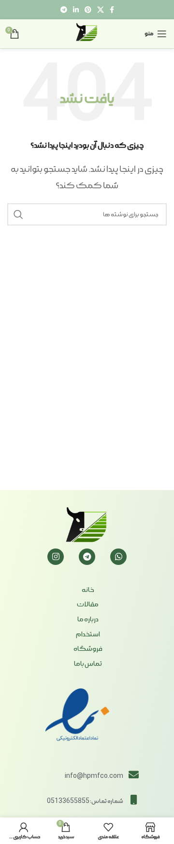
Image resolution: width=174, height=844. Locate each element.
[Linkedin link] (76, 9)
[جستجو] (18, 214)
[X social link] (100, 9)
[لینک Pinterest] (88, 9)
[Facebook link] (112, 9)
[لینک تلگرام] (64, 9)
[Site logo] (87, 32)
